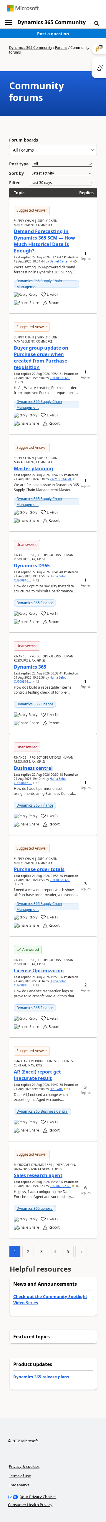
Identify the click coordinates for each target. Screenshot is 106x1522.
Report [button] (54, 302)
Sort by (16, 173)
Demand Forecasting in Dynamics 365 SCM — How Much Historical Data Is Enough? (44, 241)
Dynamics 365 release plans (41, 1377)
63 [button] (68, 1089)
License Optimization (39, 970)
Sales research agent (38, 1175)
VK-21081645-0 (61, 479)
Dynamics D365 (32, 565)
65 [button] (74, 261)
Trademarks (19, 1485)
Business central (33, 768)
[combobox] (53, 150)
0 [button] (76, 479)
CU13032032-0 (60, 378)
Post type (19, 164)
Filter (14, 182)
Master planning (33, 468)
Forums (61, 47)
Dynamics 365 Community (51, 22)
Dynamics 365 (30, 667)
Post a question (53, 33)
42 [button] (37, 580)
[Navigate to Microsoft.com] (23, 8)
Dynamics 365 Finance (34, 602)
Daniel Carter (59, 261)
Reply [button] (33, 294)
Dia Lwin (56, 1089)
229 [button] (20, 382)
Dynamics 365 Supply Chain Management (39, 283)
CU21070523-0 (60, 1186)
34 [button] (76, 1186)
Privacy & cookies (24, 1466)
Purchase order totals (39, 869)
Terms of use (20, 1475)
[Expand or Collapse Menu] (8, 22)
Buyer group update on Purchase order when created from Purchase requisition (41, 357)
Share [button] (34, 302)
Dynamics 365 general (34, 1208)
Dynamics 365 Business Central (42, 1111)
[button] (96, 23)
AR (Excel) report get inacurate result (37, 1075)
